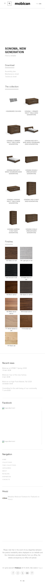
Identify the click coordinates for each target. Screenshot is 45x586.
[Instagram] (18, 573)
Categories (6, 468)
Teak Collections (9, 465)
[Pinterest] (32, 573)
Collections (7, 462)
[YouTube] (27, 573)
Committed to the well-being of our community (19, 388)
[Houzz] (23, 573)
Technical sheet (10, 77)
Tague (40, 568)
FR (37, 4)
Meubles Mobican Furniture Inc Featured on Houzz (23, 498)
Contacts (6, 479)
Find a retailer (10, 56)
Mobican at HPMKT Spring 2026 (14, 368)
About (4, 471)
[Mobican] (22, 3)
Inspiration (6, 477)
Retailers (5, 474)
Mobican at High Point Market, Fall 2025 (17, 382)
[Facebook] (13, 573)
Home (4, 459)
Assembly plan (10, 71)
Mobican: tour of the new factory (14, 375)
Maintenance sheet (12, 74)
